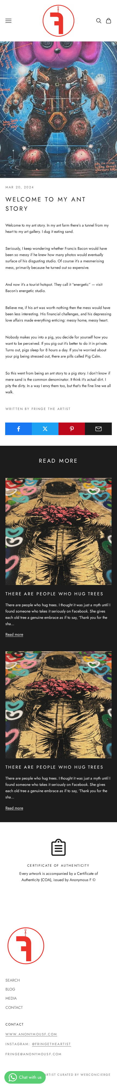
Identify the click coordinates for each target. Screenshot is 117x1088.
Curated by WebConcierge (84, 1074)
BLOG (10, 989)
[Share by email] (98, 429)
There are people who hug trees (54, 594)
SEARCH (12, 980)
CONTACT (14, 1007)
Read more (14, 634)
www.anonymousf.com (31, 1034)
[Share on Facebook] (18, 429)
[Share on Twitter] (45, 429)
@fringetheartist (51, 1044)
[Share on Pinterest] (72, 429)
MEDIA (11, 998)
